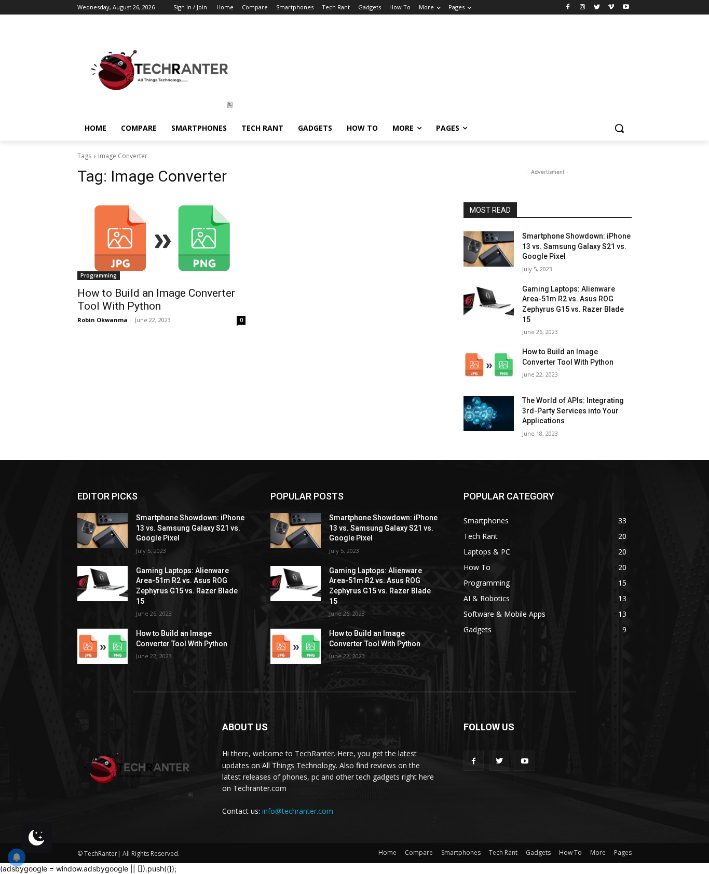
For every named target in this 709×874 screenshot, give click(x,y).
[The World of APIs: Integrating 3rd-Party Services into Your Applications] (488, 413)
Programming (98, 275)
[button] (619, 128)
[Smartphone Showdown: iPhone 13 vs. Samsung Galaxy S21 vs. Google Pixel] (488, 249)
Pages (623, 852)
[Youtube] (626, 7)
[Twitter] (597, 7)
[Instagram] (583, 7)
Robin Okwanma (102, 320)
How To (570, 852)
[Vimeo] (611, 7)
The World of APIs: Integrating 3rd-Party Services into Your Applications (573, 410)
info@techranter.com (297, 811)
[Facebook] (568, 7)
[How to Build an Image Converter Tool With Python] (161, 238)
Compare (419, 852)
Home (387, 852)
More (598, 852)
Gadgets (538, 852)
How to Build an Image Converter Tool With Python (156, 299)
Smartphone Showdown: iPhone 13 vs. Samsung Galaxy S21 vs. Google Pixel (576, 246)
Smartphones (461, 852)
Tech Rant (503, 852)
